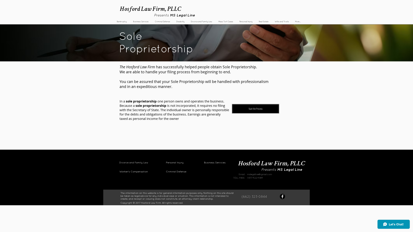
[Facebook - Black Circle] (282, 196)
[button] (141, 21)
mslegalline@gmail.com (259, 174)
